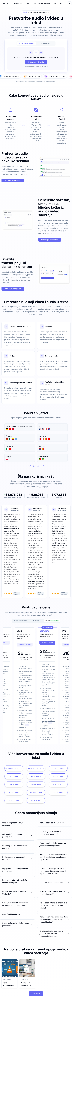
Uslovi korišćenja (40, 81)
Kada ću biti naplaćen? (11, 914)
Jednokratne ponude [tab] (20, 620)
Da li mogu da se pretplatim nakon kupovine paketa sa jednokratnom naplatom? (53, 857)
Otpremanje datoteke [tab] (27, 43)
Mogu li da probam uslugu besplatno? (12, 824)
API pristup (22, 727)
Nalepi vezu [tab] (47, 43)
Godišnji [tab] (51, 620)
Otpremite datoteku (37, 62)
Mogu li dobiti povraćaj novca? (51, 823)
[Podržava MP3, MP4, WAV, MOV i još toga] (47, 66)
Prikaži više (36, 994)
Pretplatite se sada (25, 644)
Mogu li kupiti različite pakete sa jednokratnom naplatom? (52, 844)
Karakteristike (17, 3)
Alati (4, 3)
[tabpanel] (36, 58)
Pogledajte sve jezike (35, 466)
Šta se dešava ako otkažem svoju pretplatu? (15, 924)
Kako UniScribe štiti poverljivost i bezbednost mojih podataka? (15, 904)
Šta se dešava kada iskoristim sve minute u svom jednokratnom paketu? (53, 905)
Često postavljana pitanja (42, 3)
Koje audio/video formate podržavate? (12, 835)
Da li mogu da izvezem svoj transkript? (13, 858)
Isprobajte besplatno (12, 180)
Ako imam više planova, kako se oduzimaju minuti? (52, 892)
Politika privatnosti (51, 81)
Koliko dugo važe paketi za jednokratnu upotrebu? (50, 833)
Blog (55, 3)
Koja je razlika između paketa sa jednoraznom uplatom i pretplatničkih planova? (52, 933)
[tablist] (36, 43)
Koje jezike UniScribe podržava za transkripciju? (16, 870)
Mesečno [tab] (36, 620)
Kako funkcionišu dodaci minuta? (52, 883)
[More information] (5, 696)
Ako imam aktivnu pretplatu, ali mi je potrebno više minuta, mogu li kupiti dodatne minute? (53, 871)
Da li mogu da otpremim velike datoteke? (14, 847)
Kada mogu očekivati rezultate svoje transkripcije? (14, 881)
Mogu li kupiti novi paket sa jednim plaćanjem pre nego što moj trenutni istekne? (53, 919)
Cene (27, 3)
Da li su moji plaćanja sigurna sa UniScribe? (15, 892)
